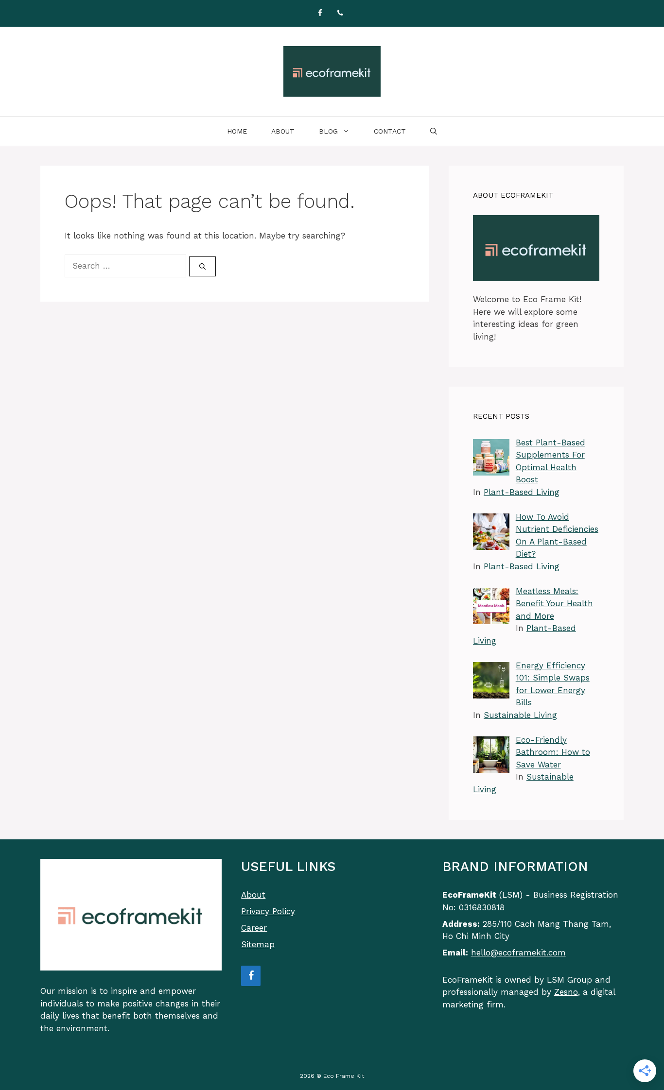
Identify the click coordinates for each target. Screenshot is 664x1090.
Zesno (566, 992)
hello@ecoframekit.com (518, 952)
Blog (328, 131)
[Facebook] (320, 13)
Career (254, 928)
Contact (390, 131)
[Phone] (340, 13)
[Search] (202, 266)
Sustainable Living (520, 715)
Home (237, 131)
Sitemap (258, 944)
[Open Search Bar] (433, 131)
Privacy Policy (268, 911)
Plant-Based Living (521, 492)
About (283, 131)
